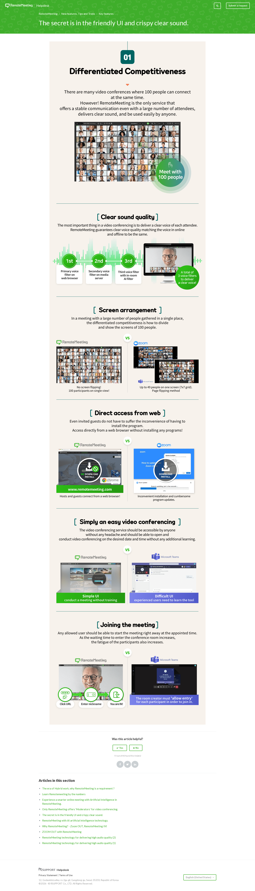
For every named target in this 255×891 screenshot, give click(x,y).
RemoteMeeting (48, 13)
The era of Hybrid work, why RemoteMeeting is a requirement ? (78, 788)
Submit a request (237, 5)
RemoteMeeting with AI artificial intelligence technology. (75, 820)
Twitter (127, 764)
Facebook (120, 764)
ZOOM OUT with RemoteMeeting (62, 831)
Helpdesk (42, 5)
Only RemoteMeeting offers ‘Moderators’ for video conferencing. (80, 809)
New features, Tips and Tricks (78, 13)
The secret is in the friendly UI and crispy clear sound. (72, 814)
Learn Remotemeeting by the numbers (64, 794)
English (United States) (199, 877)
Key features (106, 13)
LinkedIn (134, 764)
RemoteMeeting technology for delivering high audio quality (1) (79, 843)
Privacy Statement (48, 875)
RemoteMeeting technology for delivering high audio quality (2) (79, 837)
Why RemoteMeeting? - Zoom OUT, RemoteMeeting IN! (74, 826)
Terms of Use (66, 875)
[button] (120, 748)
